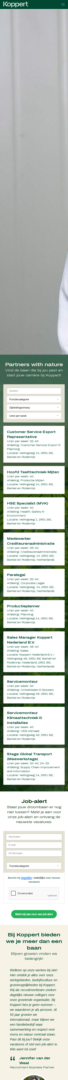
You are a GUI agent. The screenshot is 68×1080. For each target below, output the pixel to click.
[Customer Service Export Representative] (34, 444)
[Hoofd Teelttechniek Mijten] (34, 480)
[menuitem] (63, 4)
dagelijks (26, 877)
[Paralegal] (34, 582)
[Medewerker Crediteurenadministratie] (34, 549)
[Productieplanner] (34, 614)
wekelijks (39, 877)
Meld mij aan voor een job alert (34, 914)
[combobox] (34, 399)
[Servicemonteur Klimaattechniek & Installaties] (34, 725)
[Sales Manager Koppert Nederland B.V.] (34, 652)
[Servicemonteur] (34, 689)
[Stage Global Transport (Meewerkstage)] (34, 766)
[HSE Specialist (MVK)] (34, 513)
